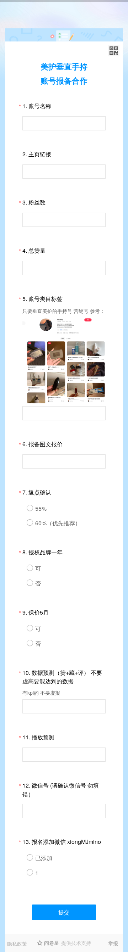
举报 (113, 943)
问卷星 (51, 942)
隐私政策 (17, 943)
